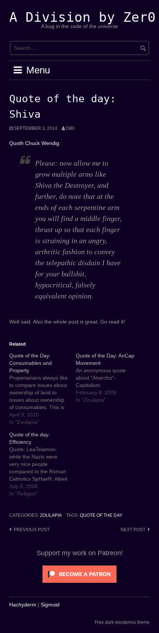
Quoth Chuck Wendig (34, 143)
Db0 (70, 128)
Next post (133, 529)
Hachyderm (22, 605)
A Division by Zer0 (82, 17)
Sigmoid (50, 605)
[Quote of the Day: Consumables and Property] (42, 389)
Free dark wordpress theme (122, 622)
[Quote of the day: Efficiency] (42, 464)
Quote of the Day (101, 515)
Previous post (32, 529)
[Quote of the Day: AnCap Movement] (109, 378)
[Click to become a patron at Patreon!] (79, 574)
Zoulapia (51, 515)
